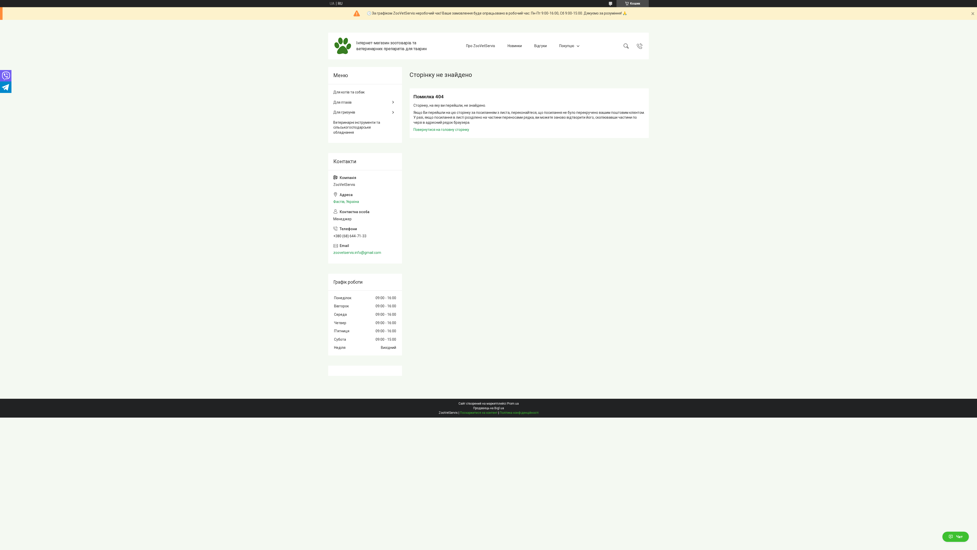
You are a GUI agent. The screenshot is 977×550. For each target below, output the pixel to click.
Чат (959, 537)
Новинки (515, 46)
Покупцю (566, 46)
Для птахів (342, 102)
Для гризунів (344, 112)
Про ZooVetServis (480, 46)
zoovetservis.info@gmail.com (357, 253)
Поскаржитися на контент (478, 413)
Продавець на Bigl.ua (488, 408)
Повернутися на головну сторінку (441, 130)
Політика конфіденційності (519, 413)
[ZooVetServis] (342, 46)
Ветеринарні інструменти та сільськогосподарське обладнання (356, 127)
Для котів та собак (349, 92)
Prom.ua (513, 403)
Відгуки (540, 46)
